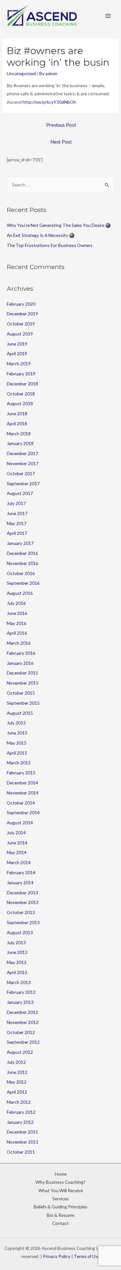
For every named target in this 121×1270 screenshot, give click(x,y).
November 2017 (22, 463)
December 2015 (22, 673)
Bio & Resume (60, 1215)
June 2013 (17, 952)
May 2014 (16, 852)
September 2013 (23, 922)
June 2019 (17, 344)
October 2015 (21, 693)
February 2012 (21, 1112)
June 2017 (17, 513)
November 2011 (22, 1142)
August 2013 (20, 932)
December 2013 (22, 892)
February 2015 (21, 772)
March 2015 (19, 762)
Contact (60, 1223)
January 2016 (20, 663)
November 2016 (22, 563)
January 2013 (20, 1002)
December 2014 (22, 782)
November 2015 (22, 683)
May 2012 (16, 1082)
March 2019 (19, 363)
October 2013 (21, 912)
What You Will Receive (60, 1190)
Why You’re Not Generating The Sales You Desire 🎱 (59, 225)
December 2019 (22, 313)
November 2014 (22, 792)
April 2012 (17, 1092)
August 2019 (20, 333)
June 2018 (17, 413)
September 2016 (23, 583)
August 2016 (20, 593)
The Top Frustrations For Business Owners (50, 245)
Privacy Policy (56, 1256)
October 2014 (21, 803)
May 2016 (16, 623)
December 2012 (22, 1012)
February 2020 (21, 304)
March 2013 (19, 982)
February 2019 (21, 373)
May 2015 (16, 743)
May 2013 (16, 962)
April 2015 (17, 753)
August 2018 (20, 403)
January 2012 (20, 1122)
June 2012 (17, 1072)
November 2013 (22, 902)
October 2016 (21, 573)
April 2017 (17, 533)
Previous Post (61, 125)
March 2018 (19, 433)
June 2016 (17, 613)
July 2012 (16, 1062)
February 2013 (21, 992)
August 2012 (20, 1052)
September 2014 (23, 812)
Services (60, 1198)
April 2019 (17, 353)
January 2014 (20, 882)
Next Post (61, 142)
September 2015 (23, 703)
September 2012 (23, 1042)
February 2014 (21, 872)
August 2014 (20, 822)
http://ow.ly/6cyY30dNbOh (49, 102)
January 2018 (20, 443)
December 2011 (22, 1132)
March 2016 (19, 643)
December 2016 (22, 553)
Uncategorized (21, 73)
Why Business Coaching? (60, 1182)
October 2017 (21, 473)
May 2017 (16, 523)
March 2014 (19, 862)
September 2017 (23, 483)
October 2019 (21, 323)
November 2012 (22, 1022)
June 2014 (17, 842)
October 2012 (21, 1032)
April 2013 (17, 972)
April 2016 (17, 633)
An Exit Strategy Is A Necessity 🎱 (41, 235)
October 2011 (21, 1152)
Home (60, 1174)
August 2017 (20, 493)
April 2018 (17, 423)
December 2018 (22, 383)
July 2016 (16, 603)
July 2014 (16, 832)
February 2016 (21, 653)
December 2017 (22, 453)
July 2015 (16, 722)
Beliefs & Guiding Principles (60, 1206)
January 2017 (20, 543)
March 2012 (19, 1102)
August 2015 (20, 713)
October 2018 (21, 393)
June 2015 (17, 732)
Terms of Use (87, 1256)
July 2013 (16, 942)
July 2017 (16, 503)
